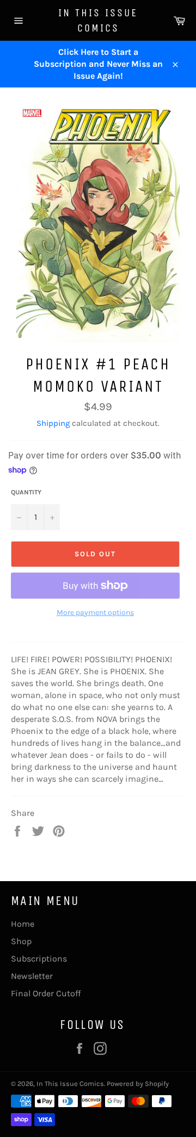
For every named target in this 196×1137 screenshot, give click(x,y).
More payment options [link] (95, 612)
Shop (21, 941)
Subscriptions (39, 958)
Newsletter (32, 976)
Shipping (53, 423)
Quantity (26, 492)
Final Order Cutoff (46, 993)
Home (22, 924)
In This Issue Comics (98, 20)
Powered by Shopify (138, 1083)
